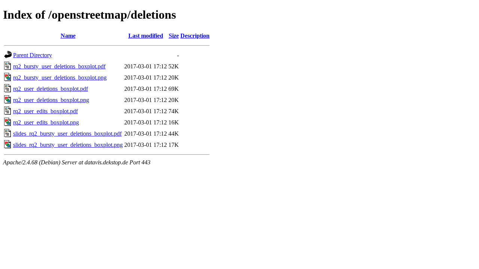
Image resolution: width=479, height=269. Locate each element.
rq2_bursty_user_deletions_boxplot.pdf (59, 66)
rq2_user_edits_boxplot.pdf (45, 111)
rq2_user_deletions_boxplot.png (51, 100)
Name (68, 36)
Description (195, 36)
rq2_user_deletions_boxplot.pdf (50, 89)
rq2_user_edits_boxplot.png (46, 122)
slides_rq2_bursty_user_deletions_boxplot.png (68, 145)
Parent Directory (32, 55)
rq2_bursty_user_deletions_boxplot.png (60, 77)
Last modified (145, 36)
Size (174, 36)
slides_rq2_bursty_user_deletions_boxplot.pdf (67, 133)
